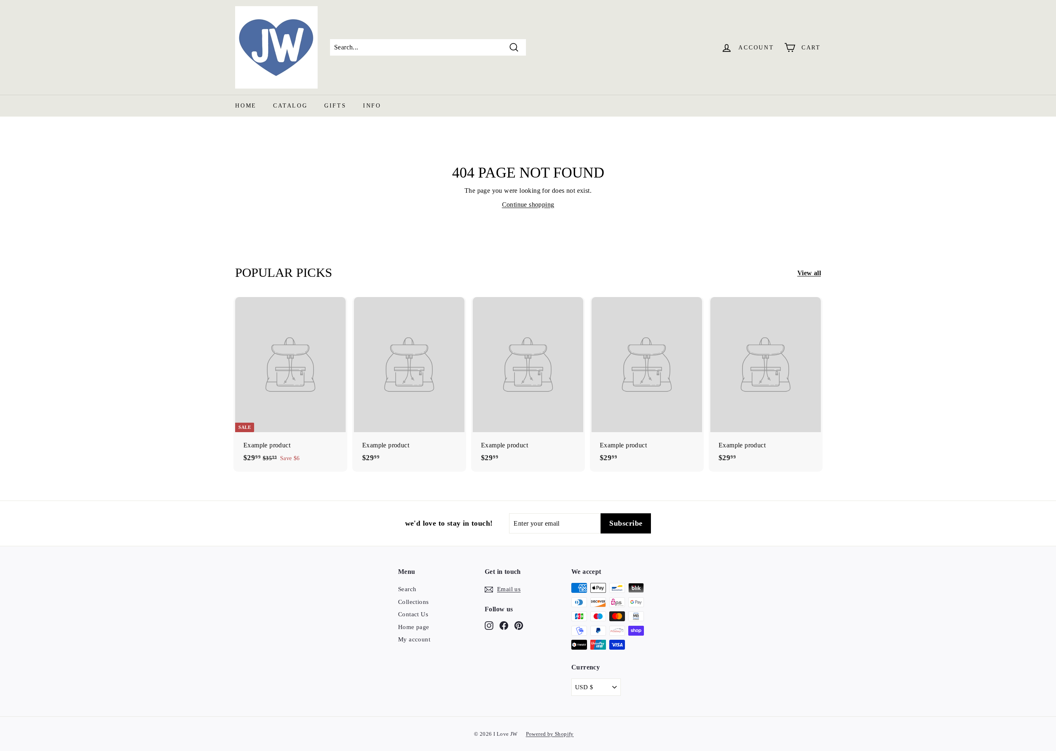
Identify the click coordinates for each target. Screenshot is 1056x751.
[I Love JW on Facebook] (504, 625)
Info (372, 106)
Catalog (290, 106)
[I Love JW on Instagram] (489, 625)
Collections (413, 602)
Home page (413, 627)
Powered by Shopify (550, 734)
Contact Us (413, 614)
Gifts (335, 106)
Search (407, 589)
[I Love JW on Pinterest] (518, 625)
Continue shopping (528, 204)
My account (414, 639)
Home (246, 106)
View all (809, 272)
